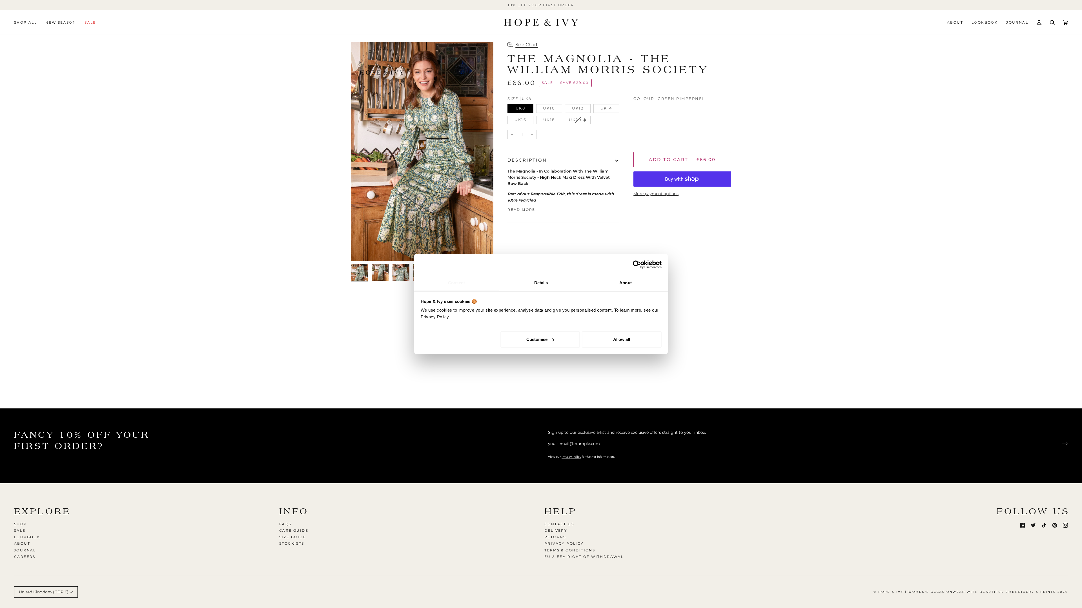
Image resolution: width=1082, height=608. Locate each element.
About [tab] (625, 282)
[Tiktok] (1043, 525)
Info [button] (294, 511)
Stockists (291, 543)
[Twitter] (1033, 525)
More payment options (656, 193)
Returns (555, 537)
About (22, 543)
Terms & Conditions (569, 550)
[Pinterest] (1054, 525)
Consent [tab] (456, 282)
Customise (536, 339)
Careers (25, 557)
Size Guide (292, 537)
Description (527, 160)
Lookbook (27, 537)
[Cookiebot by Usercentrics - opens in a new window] (637, 264)
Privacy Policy (571, 457)
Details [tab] (541, 282)
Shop (20, 524)
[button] (27, 22)
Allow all (621, 339)
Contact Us (559, 524)
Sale (20, 530)
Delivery (555, 530)
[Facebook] (1022, 525)
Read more (521, 209)
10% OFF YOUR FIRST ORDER (541, 5)
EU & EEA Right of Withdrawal (584, 557)
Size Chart (526, 44)
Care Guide (293, 530)
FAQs (285, 524)
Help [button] (560, 511)
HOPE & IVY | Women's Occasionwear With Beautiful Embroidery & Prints (967, 592)
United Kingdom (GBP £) (44, 591)
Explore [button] (42, 511)
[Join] (1060, 443)
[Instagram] (1065, 525)
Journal (25, 550)
